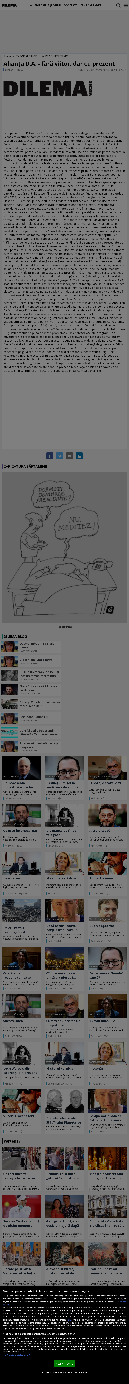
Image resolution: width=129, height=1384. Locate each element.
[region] (64, 1335)
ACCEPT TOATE (64, 1363)
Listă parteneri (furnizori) (16, 1355)
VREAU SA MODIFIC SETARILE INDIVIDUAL (64, 1372)
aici (69, 1319)
